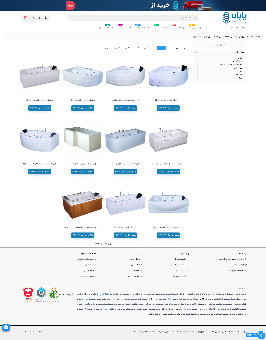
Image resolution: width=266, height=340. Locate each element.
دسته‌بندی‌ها (236, 27)
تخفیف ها (177, 26)
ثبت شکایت (181, 270)
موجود (106, 48)
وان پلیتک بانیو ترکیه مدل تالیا (82, 100)
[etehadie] (41, 294)
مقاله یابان (124, 26)
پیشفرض (161, 48)
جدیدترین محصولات (144, 48)
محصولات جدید (161, 26)
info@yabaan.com (236, 270)
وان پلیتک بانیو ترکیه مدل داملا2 (125, 100)
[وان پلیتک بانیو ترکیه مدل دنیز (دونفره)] (40, 140)
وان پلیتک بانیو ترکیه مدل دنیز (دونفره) (39, 163)
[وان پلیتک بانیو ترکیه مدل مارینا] (168, 140)
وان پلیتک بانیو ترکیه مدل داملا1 (168, 100)
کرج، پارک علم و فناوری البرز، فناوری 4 (228, 259)
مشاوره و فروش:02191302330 (168, 108)
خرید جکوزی (89, 265)
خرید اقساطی (142, 26)
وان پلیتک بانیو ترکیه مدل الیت (125, 227)
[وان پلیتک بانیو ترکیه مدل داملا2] (125, 76)
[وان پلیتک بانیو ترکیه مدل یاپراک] (40, 76)
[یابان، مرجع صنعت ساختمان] (231, 18)
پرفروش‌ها (194, 26)
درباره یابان (135, 265)
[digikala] (28, 294)
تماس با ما (94, 27)
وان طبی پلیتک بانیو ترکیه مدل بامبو (168, 227)
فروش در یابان (134, 259)
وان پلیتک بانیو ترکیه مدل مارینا (168, 163)
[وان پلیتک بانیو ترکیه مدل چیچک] (125, 140)
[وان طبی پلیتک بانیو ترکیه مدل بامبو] (168, 203)
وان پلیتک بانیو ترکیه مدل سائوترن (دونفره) (82, 227)
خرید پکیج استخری (86, 276)
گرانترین (117, 48)
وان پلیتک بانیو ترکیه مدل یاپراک (39, 100)
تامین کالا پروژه (134, 276)
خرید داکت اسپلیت (86, 259)
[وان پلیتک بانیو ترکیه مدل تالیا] (82, 76)
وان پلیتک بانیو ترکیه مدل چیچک (125, 163)
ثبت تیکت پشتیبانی (177, 265)
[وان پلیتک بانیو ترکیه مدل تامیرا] (82, 140)
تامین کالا (110, 26)
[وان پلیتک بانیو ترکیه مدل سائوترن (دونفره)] (82, 203)
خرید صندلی (89, 270)
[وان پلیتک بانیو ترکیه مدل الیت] (125, 203)
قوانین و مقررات (179, 276)
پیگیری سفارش (180, 259)
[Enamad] (66, 294)
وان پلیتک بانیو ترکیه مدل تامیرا (82, 163)
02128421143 (239, 265)
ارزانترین (128, 48)
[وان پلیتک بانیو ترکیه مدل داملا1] (168, 76)
